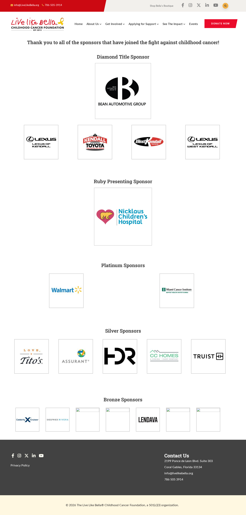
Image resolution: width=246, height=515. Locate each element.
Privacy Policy (20, 465)
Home (79, 24)
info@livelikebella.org (178, 473)
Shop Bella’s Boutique (161, 6)
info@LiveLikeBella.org (26, 5)
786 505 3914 (173, 479)
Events (193, 24)
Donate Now (220, 23)
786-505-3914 (53, 5)
